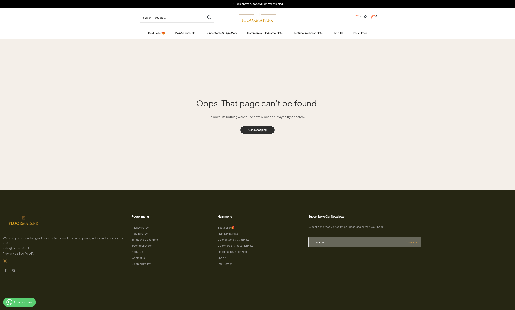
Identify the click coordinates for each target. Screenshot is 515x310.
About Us (137, 251)
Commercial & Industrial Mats (235, 245)
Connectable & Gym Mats (233, 239)
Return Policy (140, 233)
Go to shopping (257, 129)
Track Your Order (142, 245)
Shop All (223, 257)
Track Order (225, 263)
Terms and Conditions (145, 239)
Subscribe (412, 242)
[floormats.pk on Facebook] (6, 271)
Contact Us (139, 257)
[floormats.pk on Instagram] (14, 271)
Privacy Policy (140, 227)
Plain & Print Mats (228, 233)
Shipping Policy (141, 263)
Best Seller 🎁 (226, 227)
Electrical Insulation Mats (233, 251)
